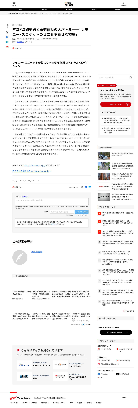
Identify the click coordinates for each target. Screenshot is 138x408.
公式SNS (24, 403)
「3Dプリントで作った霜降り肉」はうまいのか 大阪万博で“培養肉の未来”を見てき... (41, 316)
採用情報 (89, 403)
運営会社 (79, 403)
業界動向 (45, 9)
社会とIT (69, 9)
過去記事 (118, 9)
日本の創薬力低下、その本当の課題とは (22, 293)
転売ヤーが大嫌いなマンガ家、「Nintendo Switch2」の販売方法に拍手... (61, 316)
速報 (20, 9)
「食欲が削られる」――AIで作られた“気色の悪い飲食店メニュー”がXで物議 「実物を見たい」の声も (116, 120)
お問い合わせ (45, 403)
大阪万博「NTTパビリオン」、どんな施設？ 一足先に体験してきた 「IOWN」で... (81, 294)
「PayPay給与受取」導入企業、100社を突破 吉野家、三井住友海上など (22, 316)
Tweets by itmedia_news (108, 327)
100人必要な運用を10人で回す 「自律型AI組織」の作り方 (41, 294)
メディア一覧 (14, 403)
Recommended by (76, 324)
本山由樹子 (36, 251)
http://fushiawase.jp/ (34, 165)
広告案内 (34, 403)
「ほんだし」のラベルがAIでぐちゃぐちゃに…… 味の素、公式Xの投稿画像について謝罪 (117, 130)
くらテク (93, 9)
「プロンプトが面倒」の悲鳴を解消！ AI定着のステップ (81, 316)
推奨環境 (98, 403)
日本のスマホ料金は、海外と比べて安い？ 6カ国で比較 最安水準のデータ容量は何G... (61, 294)
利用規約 (124, 397)
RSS (71, 403)
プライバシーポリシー (59, 403)
